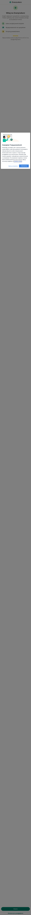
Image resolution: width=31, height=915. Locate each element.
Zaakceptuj (24, 166)
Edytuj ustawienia (13, 166)
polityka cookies (18, 161)
